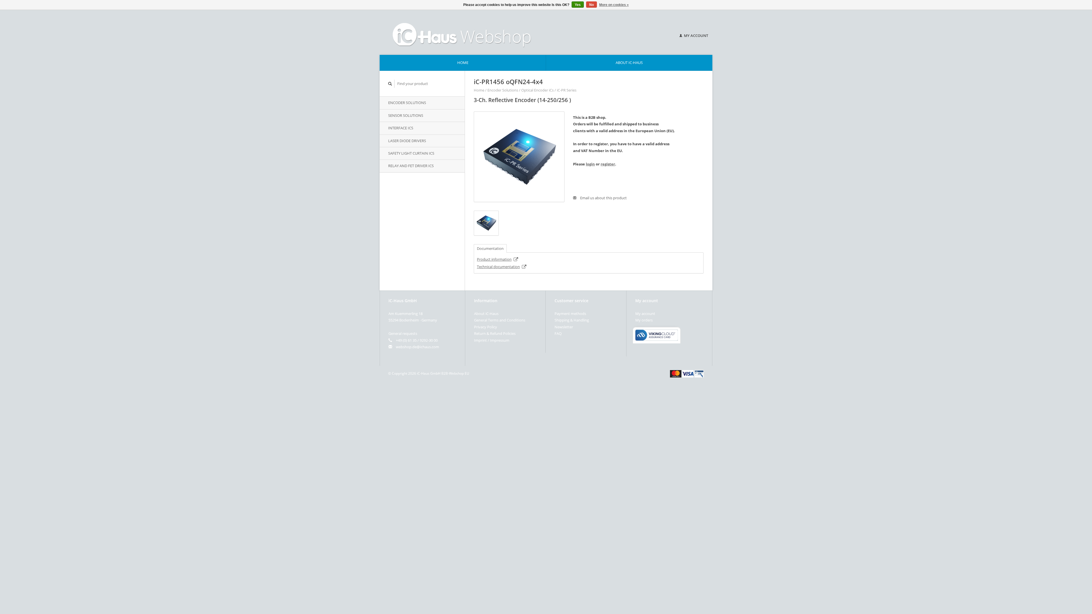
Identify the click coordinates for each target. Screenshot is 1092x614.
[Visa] (688, 373)
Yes (578, 5)
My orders (644, 320)
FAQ (558, 333)
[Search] (390, 84)
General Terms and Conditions (499, 320)
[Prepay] (699, 373)
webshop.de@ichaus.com (417, 346)
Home (462, 62)
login (590, 164)
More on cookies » (614, 5)
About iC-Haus (629, 62)
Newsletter (564, 326)
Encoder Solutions (407, 102)
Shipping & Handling (572, 320)
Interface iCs (400, 127)
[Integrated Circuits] (523, 32)
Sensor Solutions (405, 115)
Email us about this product (603, 197)
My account (695, 35)
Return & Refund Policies (495, 333)
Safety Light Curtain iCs (411, 153)
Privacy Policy (485, 326)
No (591, 5)
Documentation (490, 248)
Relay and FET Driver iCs (411, 165)
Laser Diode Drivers (407, 140)
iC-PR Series (566, 90)
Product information (494, 259)
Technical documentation (498, 266)
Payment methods (570, 313)
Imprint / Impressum (491, 340)
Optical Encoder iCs (537, 90)
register (608, 164)
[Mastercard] (675, 373)
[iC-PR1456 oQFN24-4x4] (519, 157)
